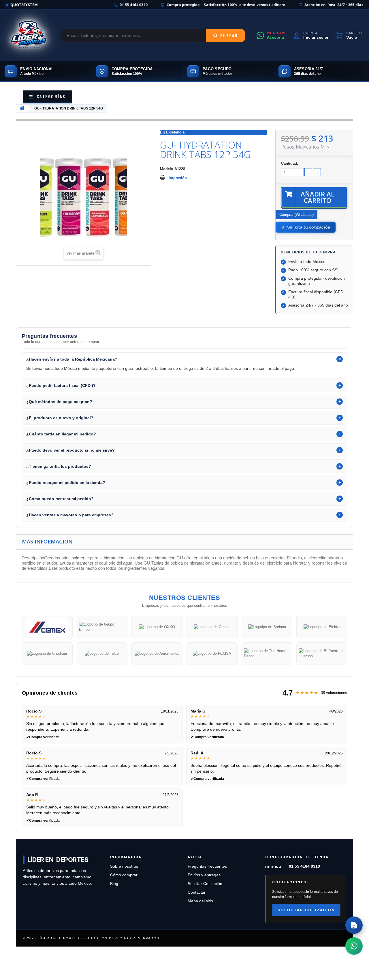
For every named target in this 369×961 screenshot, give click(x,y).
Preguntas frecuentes (207, 866)
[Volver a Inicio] (21, 108)
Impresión (178, 178)
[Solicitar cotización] (354, 925)
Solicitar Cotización (205, 884)
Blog (114, 884)
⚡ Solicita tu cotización (305, 227)
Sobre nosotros (124, 866)
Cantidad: (289, 163)
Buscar (229, 35)
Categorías (47, 96)
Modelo (166, 169)
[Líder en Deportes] (28, 35)
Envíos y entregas (204, 875)
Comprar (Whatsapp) (296, 214)
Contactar (197, 892)
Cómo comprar (124, 875)
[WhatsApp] (354, 946)
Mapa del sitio (200, 901)
